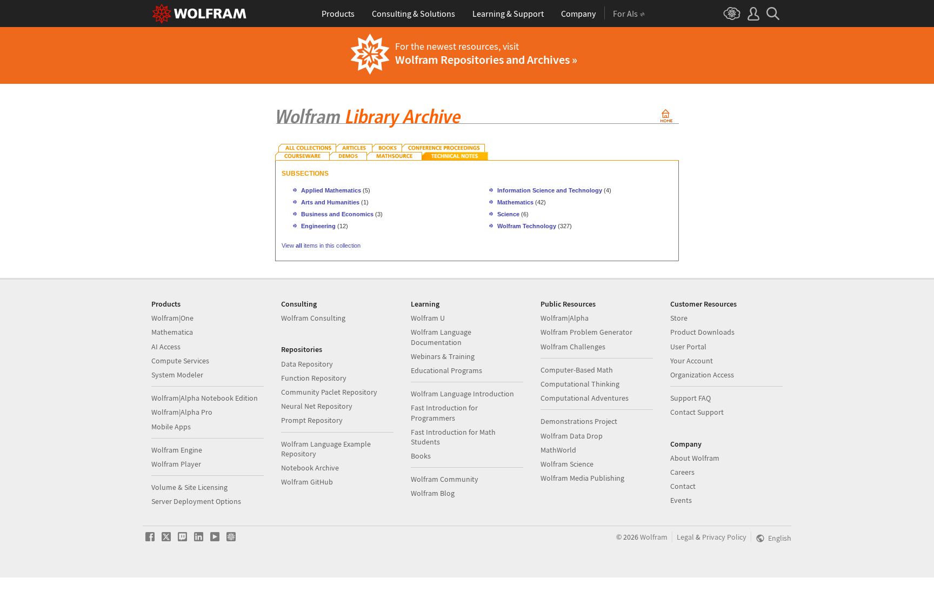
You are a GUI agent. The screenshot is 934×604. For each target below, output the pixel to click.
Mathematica (172, 332)
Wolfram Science (567, 464)
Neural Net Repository (316, 406)
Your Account (691, 361)
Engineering (318, 226)
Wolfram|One (172, 318)
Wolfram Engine (176, 450)
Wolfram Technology (526, 226)
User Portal (688, 346)
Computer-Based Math (577, 370)
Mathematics (515, 202)
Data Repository (307, 364)
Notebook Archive (310, 468)
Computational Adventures (585, 398)
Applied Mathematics (331, 190)
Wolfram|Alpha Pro (181, 412)
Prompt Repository (312, 420)
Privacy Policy (724, 537)
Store (679, 318)
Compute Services (180, 361)
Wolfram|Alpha (565, 318)
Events (681, 500)
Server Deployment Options (196, 501)
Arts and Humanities (330, 202)
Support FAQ (690, 398)
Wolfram (654, 537)
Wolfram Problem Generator (586, 332)
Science (508, 214)
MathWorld (558, 450)
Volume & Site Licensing (189, 487)
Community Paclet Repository (329, 392)
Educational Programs (446, 370)
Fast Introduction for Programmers (444, 412)
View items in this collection (321, 245)
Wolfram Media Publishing (582, 478)
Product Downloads (702, 332)
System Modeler (177, 375)
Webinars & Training (443, 356)
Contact (683, 486)
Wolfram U (428, 318)
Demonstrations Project (579, 421)
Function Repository (313, 378)
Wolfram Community (444, 479)
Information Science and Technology (549, 190)
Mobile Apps (171, 427)
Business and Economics (337, 214)
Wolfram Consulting (313, 318)
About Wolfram (694, 458)
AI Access (166, 346)
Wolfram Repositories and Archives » (486, 59)
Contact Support (697, 412)
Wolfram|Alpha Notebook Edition (204, 398)
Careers (682, 472)
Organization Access (702, 375)
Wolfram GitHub (307, 482)
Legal (685, 537)
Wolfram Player (176, 464)
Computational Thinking (580, 384)
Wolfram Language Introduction (462, 394)
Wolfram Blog (433, 493)
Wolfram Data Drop (572, 436)
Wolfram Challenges (573, 346)
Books (421, 456)
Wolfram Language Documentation (441, 337)
